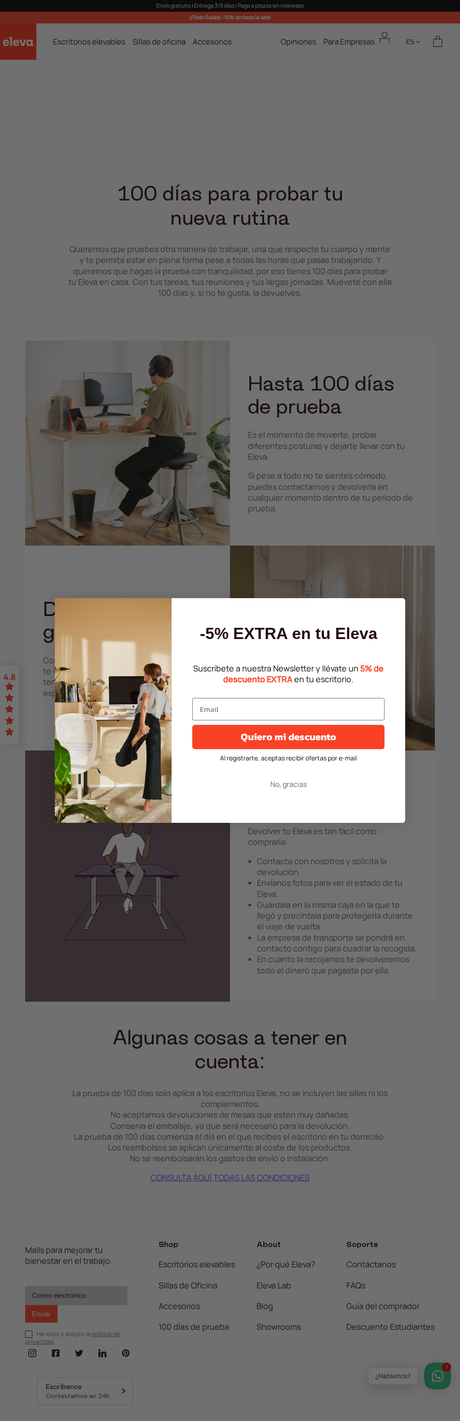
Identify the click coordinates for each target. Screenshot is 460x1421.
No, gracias (288, 784)
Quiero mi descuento (288, 736)
